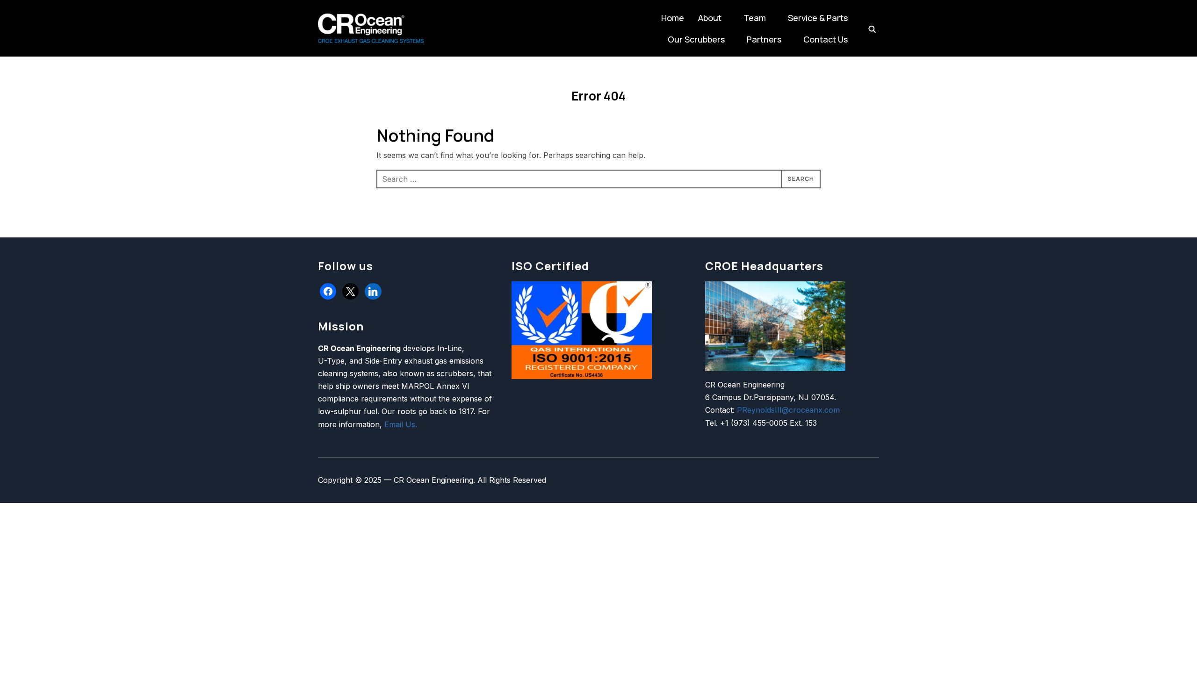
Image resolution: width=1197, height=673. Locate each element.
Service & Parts (818, 17)
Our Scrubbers (696, 39)
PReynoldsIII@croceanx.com (788, 410)
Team (754, 17)
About (709, 17)
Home (672, 17)
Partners (764, 39)
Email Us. (400, 424)
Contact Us (825, 39)
